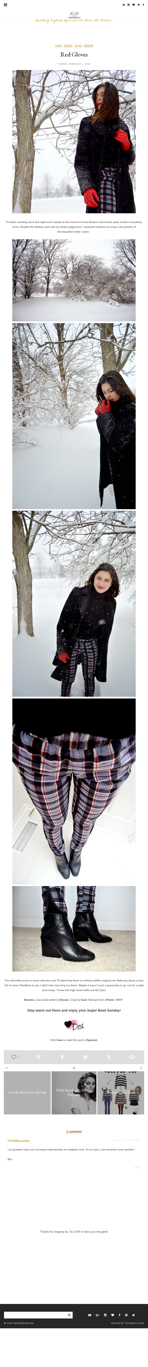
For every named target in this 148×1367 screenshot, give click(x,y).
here (59, 1040)
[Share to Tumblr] (109, 1057)
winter (88, 45)
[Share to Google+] (132, 1057)
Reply (137, 1166)
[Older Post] (141, 1068)
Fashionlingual (23, 1323)
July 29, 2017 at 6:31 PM (126, 1140)
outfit (68, 45)
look (58, 45)
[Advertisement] (74, 1262)
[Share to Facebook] (62, 1057)
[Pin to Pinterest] (39, 1057)
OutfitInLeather (19, 1141)
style (78, 45)
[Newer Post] (7, 1068)
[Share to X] (85, 1057)
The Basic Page (134, 1323)
